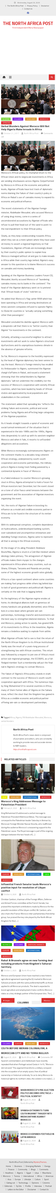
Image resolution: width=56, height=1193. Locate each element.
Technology (23, 1182)
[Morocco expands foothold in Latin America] (9, 1137)
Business (6, 944)
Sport (46, 1179)
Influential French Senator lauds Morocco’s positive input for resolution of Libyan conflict (26, 887)
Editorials (8, 1186)
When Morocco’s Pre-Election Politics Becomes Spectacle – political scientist (37, 1093)
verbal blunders (7, 721)
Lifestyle (27, 1179)
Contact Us (28, 8)
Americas (49, 1176)
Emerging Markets (36, 944)
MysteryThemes (40, 1162)
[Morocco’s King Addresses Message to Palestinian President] (28, 779)
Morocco (44, 119)
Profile (28, 1186)
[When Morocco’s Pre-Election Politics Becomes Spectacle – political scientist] (9, 1093)
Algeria (6, 119)
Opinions (6, 122)
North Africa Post (31, 133)
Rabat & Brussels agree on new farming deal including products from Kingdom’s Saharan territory (27, 963)
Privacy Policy (32, 5)
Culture (37, 1179)
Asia (4, 797)
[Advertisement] (28, 53)
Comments (43, 1169)
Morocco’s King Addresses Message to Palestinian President (23, 802)
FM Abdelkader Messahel (32, 717)
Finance (11, 1169)
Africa (12, 717)
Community (22, 1169)
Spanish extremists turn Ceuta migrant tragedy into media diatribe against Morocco (36, 1115)
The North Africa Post (15, 5)
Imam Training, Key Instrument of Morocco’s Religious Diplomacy (10, 1000)
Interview (38, 1186)
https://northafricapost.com (24, 749)
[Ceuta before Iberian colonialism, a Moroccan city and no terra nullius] (28, 1023)
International (30, 797)
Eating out (11, 1182)
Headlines (31, 119)
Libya (47, 874)
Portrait (48, 1186)
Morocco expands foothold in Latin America (37, 1135)
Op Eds (19, 1186)
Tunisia (17, 1176)
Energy (47, 1166)
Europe (6, 874)
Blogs (33, 1169)
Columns (18, 119)
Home (8, 1166)
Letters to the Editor (16, 1189)
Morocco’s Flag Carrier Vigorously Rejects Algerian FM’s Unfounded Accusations (49, 1000)
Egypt (28, 1172)
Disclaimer (45, 5)
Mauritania (46, 1172)
